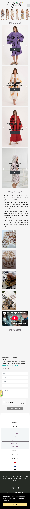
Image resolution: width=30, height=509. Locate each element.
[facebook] (15, 487)
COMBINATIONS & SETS (15, 443)
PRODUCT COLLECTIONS (15, 430)
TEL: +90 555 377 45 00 (9, 478)
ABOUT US (15, 426)
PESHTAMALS (15, 446)
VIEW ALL (15, 49)
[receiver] (1, 395)
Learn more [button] (6, 500)
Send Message (15, 408)
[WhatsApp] (1, 391)
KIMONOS (15, 433)
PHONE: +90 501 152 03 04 (10, 365)
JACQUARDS (15, 440)
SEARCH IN (15, 458)
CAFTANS (15, 436)
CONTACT (15, 454)
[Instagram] (13, 487)
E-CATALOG (15, 451)
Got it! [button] (15, 504)
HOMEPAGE (15, 422)
